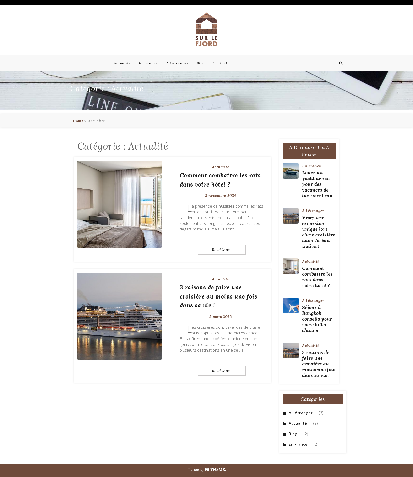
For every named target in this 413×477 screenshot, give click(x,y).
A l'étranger (313, 210)
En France (148, 63)
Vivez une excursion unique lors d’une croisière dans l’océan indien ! (318, 231)
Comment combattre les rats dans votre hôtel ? (317, 276)
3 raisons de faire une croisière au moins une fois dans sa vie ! (218, 296)
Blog (201, 63)
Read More (222, 249)
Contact (220, 63)
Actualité (122, 63)
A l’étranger (177, 63)
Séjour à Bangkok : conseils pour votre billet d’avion (317, 318)
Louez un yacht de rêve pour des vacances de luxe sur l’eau (317, 184)
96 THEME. (215, 469)
